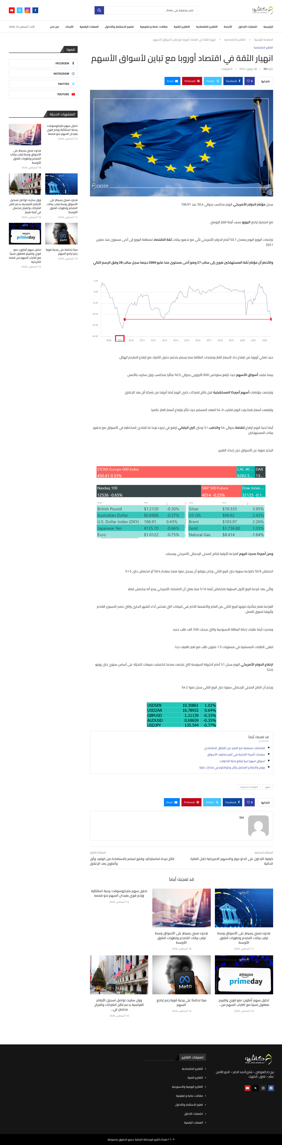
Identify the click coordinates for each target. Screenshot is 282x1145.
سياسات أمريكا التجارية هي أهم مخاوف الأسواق (236, 754)
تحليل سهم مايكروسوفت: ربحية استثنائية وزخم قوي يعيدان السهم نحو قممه (119, 893)
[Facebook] (35, 10)
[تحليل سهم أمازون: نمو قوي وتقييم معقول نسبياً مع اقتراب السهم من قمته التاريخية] (244, 974)
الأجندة (228, 26)
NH (265, 69)
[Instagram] (27, 10)
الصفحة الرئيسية (263, 40)
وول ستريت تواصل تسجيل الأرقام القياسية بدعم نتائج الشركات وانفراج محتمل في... (119, 1004)
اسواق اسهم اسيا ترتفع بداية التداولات (242, 761)
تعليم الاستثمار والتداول (119, 26)
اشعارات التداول (247, 26)
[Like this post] (248, 81)
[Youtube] (12, 10)
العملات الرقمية (89, 26)
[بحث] (99, 10)
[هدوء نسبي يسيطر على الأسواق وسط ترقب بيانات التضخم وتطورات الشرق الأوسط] (181, 908)
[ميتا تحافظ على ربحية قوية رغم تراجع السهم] (181, 974)
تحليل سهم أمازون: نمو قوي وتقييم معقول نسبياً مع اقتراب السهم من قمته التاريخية (25, 256)
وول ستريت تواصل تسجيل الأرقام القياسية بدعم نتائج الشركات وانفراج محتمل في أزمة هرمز (25, 206)
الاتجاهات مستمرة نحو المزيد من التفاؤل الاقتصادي (234, 748)
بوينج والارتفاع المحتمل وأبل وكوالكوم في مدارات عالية (232, 767)
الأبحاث (69, 26)
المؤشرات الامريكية (249, 787)
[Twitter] (20, 10)
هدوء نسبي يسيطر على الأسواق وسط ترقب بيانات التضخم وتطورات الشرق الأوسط (181, 937)
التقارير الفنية (182, 26)
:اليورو (267, 787)
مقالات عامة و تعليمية (154, 26)
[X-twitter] (255, 1088)
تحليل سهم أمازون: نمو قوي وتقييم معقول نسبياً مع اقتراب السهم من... (244, 1002)
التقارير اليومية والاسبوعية (187, 1087)
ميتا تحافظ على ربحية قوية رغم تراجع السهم (181, 1002)
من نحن (54, 26)
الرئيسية (268, 26)
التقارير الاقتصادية (207, 26)
